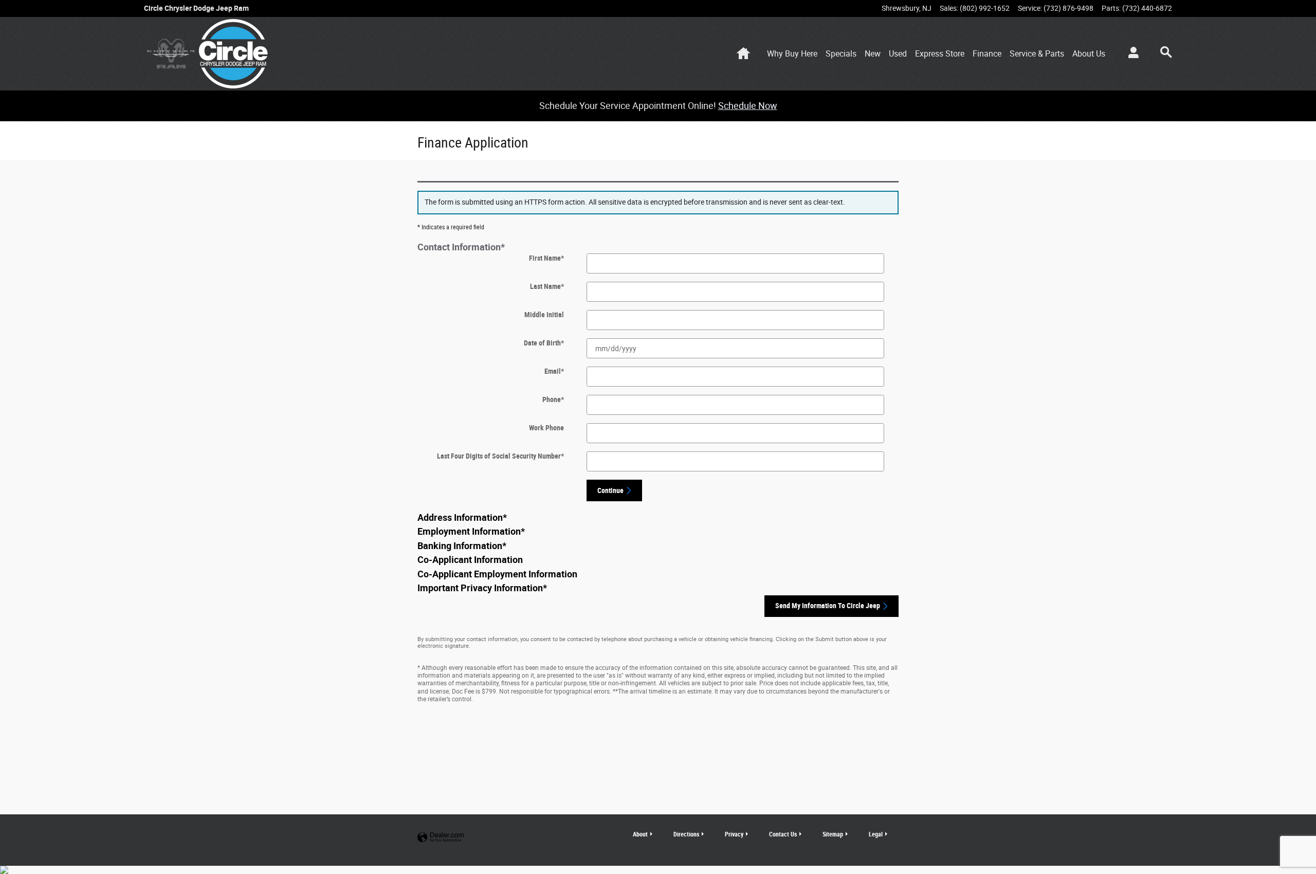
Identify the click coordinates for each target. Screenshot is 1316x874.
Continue (610, 490)
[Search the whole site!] (1166, 52)
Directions (686, 834)
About (1088, 54)
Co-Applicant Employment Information (497, 574)
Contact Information (461, 247)
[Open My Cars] (1130, 54)
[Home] (171, 53)
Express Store (939, 54)
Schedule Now (747, 105)
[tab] (658, 247)
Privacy (734, 834)
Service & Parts (1037, 54)
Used (898, 54)
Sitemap (832, 834)
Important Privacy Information (482, 588)
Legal (876, 834)
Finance (987, 54)
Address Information (462, 518)
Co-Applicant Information (470, 560)
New (873, 54)
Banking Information (461, 546)
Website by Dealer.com (440, 837)
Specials (841, 54)
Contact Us (783, 834)
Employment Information (471, 531)
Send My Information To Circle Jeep (827, 606)
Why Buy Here (792, 54)
